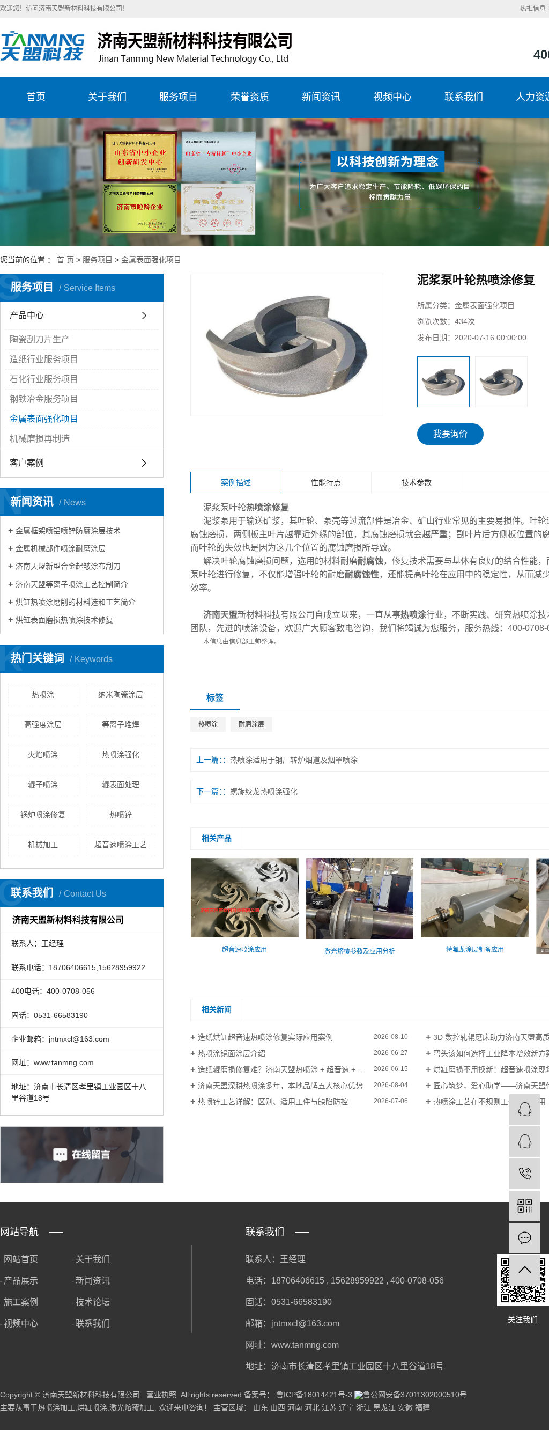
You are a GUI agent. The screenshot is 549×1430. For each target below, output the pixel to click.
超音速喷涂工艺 (120, 844)
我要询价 (450, 433)
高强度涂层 (43, 724)
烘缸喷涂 (92, 1407)
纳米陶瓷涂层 (120, 694)
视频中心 (392, 97)
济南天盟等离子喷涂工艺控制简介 (72, 584)
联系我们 (463, 97)
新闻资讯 (321, 97)
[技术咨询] (524, 1109)
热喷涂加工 (56, 1407)
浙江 (363, 1407)
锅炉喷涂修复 (42, 814)
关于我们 (107, 97)
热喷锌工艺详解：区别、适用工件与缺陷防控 (273, 1101)
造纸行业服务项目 (44, 359)
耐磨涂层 (251, 724)
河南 (294, 1407)
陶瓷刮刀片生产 (40, 339)
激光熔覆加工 (131, 1407)
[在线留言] (524, 1238)
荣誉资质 (250, 97)
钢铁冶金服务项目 (44, 399)
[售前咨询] (524, 1141)
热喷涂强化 (120, 754)
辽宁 (346, 1407)
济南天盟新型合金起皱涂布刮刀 (68, 566)
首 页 (65, 259)
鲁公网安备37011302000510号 (415, 1394)
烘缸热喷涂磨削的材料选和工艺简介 (76, 602)
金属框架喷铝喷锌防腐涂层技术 (68, 530)
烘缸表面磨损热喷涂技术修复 (64, 619)
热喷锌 (120, 814)
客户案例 (27, 462)
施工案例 (21, 1302)
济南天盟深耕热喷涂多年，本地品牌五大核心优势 (280, 1085)
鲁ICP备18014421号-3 (314, 1394)
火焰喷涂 (43, 754)
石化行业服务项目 (44, 379)
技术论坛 (93, 1302)
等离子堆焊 (120, 724)
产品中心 (27, 315)
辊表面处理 (120, 784)
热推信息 (533, 8)
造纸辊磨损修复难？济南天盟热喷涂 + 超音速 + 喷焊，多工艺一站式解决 (303, 1069)
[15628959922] (524, 1173)
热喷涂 (43, 694)
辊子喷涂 (43, 784)
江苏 (329, 1407)
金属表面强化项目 (151, 259)
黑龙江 (384, 1407)
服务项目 (178, 97)
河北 (312, 1407)
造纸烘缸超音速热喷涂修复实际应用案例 (265, 1037)
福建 (422, 1407)
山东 (260, 1407)
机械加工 (43, 844)
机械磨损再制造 (40, 438)
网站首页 (21, 1259)
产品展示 (21, 1280)
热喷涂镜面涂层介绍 (231, 1053)
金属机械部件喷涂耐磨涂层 (61, 548)
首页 (36, 97)
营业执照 (161, 1394)
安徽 (405, 1407)
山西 (277, 1407)
